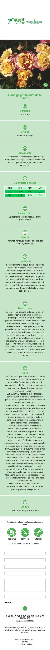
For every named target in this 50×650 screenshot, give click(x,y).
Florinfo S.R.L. (29, 639)
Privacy (25, 642)
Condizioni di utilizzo (25, 644)
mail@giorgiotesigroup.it (25, 621)
